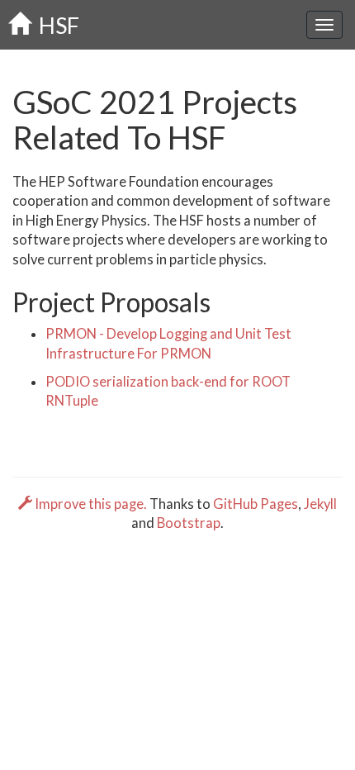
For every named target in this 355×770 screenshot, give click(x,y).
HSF (55, 25)
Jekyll (320, 504)
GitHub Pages (255, 504)
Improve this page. (90, 504)
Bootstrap (188, 523)
